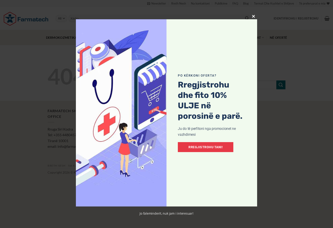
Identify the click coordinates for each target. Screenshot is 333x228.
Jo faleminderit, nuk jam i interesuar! (166, 213)
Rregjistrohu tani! (205, 147)
